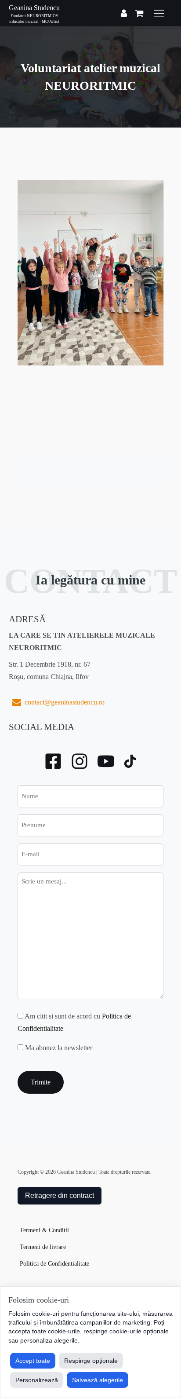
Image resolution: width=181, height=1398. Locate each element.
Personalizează (36, 1379)
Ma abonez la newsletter (58, 1047)
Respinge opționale (91, 1360)
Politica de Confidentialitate (54, 1263)
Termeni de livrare (43, 1247)
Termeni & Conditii (44, 1230)
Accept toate (32, 1360)
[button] (57, 702)
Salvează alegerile (97, 1379)
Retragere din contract (59, 1195)
